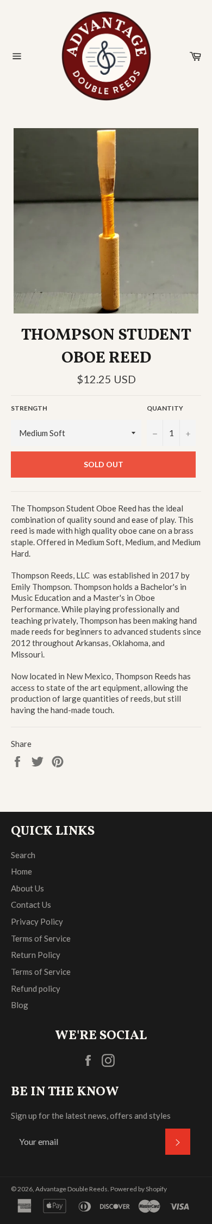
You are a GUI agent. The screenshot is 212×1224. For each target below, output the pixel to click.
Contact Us (31, 904)
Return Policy (35, 955)
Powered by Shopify (138, 1189)
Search (23, 855)
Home (21, 871)
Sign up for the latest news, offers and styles (91, 1115)
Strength (29, 408)
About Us (27, 888)
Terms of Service (41, 938)
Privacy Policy (37, 921)
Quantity (165, 408)
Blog (19, 1005)
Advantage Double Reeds (71, 1189)
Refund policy (35, 988)
